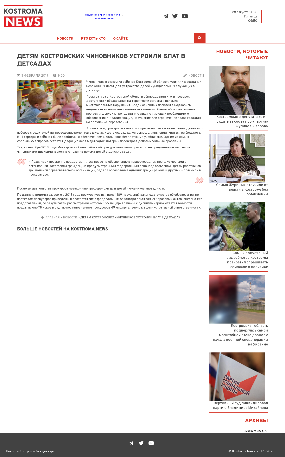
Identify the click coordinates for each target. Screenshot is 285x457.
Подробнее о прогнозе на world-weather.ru (108, 14)
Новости (65, 39)
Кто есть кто (93, 39)
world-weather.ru (104, 18)
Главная (53, 218)
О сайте (120, 39)
